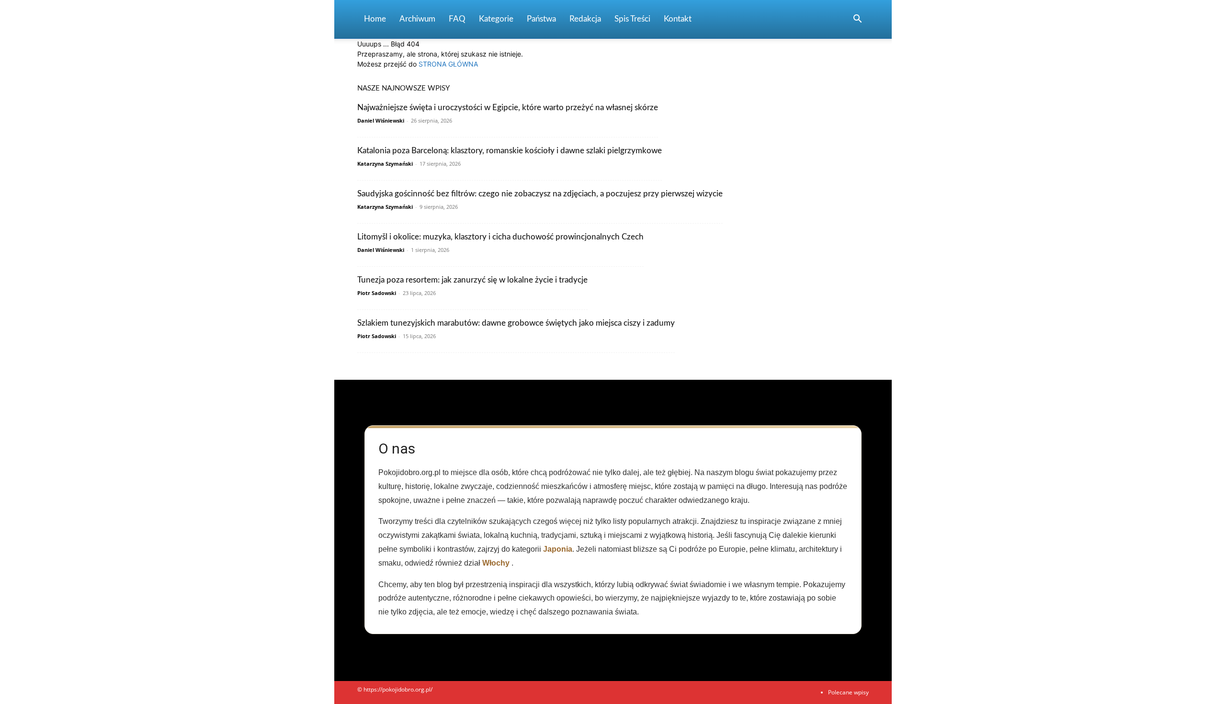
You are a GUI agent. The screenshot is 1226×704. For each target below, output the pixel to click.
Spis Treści (632, 19)
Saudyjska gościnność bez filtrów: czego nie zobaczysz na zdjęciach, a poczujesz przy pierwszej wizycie (540, 194)
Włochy (496, 563)
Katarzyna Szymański (385, 163)
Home (375, 19)
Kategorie (496, 19)
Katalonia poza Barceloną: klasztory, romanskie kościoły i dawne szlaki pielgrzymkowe (509, 151)
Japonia (557, 549)
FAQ (457, 19)
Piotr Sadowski (376, 292)
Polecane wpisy (848, 692)
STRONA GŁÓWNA (448, 64)
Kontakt (678, 19)
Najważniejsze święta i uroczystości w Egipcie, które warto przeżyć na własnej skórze (507, 107)
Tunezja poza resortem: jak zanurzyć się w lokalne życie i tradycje (472, 280)
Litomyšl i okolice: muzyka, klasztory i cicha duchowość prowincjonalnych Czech (500, 237)
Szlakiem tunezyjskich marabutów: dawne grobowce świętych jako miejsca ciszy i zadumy (516, 323)
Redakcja (585, 19)
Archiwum (417, 19)
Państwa (541, 19)
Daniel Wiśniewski (380, 120)
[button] (857, 19)
